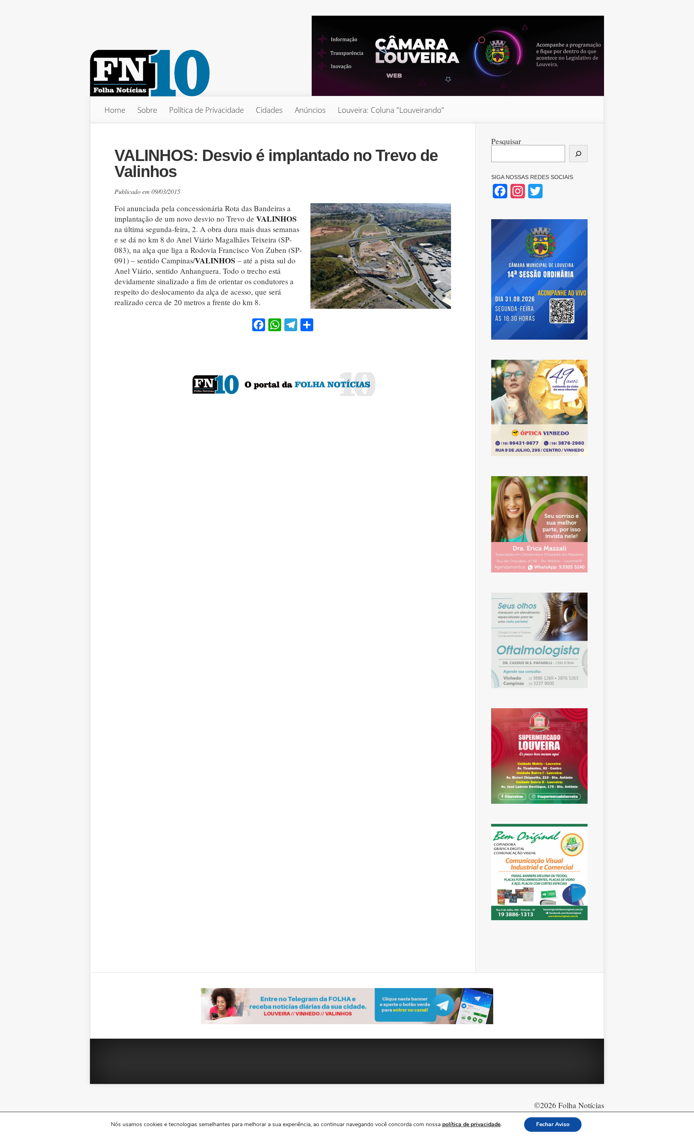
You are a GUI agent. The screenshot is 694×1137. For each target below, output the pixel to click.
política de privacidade (471, 1124)
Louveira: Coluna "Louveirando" (391, 109)
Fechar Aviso (552, 1124)
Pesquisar (506, 141)
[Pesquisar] (578, 153)
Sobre (147, 109)
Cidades (269, 109)
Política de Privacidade (206, 109)
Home (114, 109)
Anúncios (310, 109)
